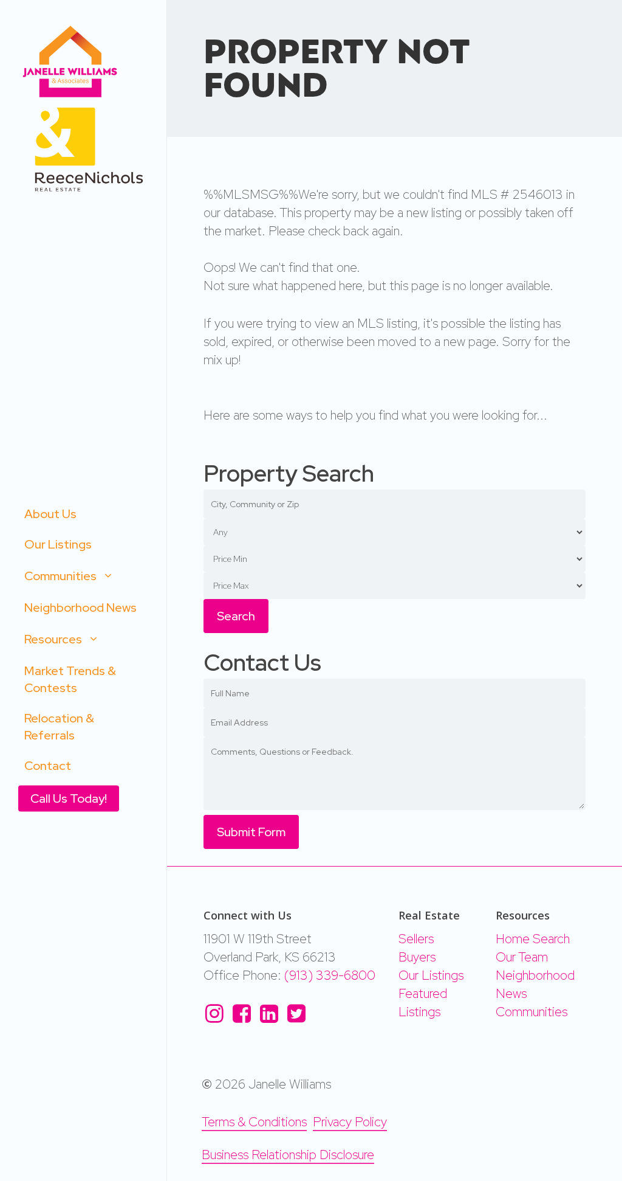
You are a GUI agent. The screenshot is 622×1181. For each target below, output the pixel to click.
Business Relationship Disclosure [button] (288, 1154)
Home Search (533, 938)
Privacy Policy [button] (350, 1121)
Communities (531, 1011)
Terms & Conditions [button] (254, 1121)
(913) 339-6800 (329, 975)
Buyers (417, 957)
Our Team (522, 957)
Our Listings (430, 975)
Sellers (416, 938)
